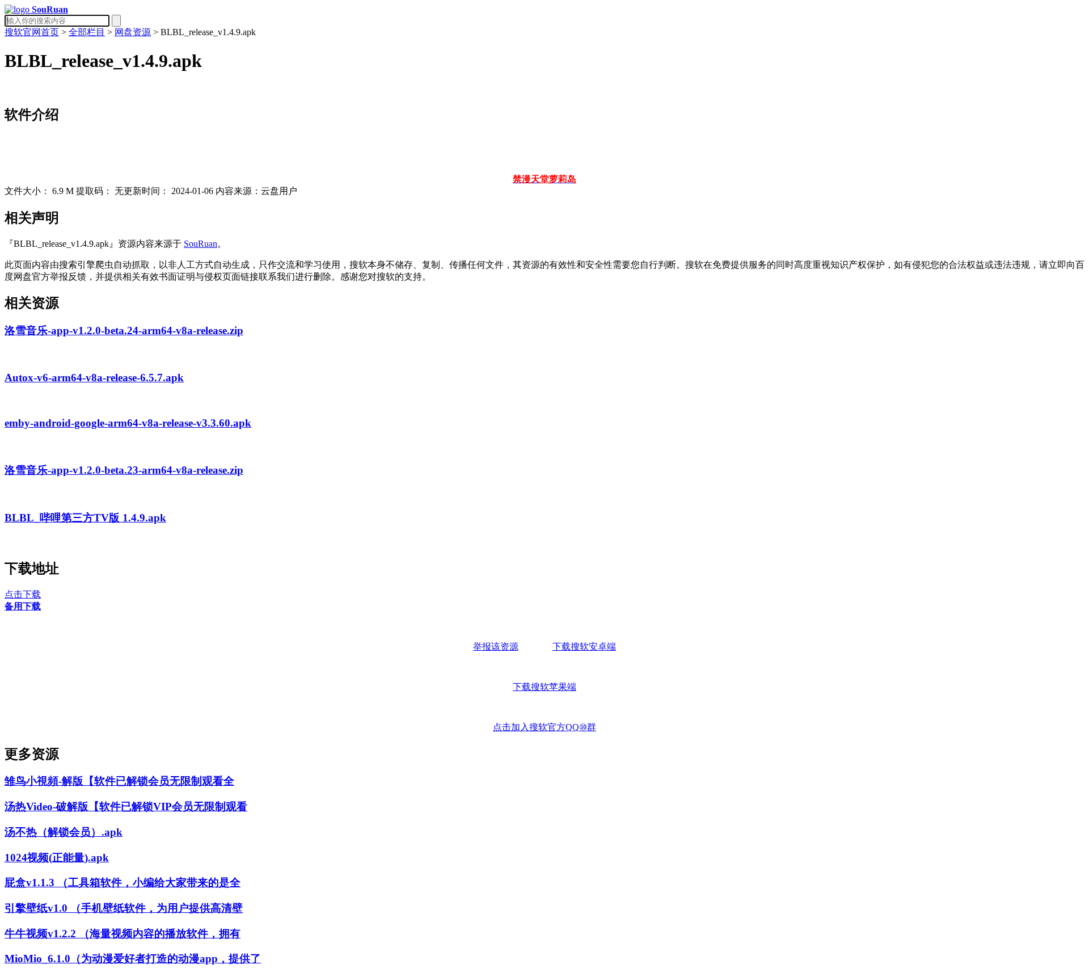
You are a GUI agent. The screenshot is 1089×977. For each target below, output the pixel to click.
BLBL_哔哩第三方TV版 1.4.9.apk (85, 518)
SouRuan (200, 244)
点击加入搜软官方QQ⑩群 (544, 727)
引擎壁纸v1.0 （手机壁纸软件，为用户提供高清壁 (124, 908)
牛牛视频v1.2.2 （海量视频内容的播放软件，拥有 (122, 934)
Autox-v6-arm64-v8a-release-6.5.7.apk (94, 378)
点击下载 (23, 594)
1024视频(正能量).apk (57, 858)
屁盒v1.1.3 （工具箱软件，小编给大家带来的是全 (122, 882)
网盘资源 (133, 32)
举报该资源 (495, 646)
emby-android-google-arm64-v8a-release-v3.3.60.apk (128, 423)
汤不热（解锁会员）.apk (64, 832)
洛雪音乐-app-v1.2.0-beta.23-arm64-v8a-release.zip (124, 470)
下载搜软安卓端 (584, 646)
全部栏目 (87, 32)
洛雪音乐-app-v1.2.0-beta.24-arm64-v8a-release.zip (124, 330)
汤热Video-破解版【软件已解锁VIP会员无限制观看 (126, 806)
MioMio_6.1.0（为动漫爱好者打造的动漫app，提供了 (133, 959)
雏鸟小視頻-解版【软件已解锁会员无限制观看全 (119, 781)
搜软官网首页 (32, 32)
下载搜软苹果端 (544, 687)
